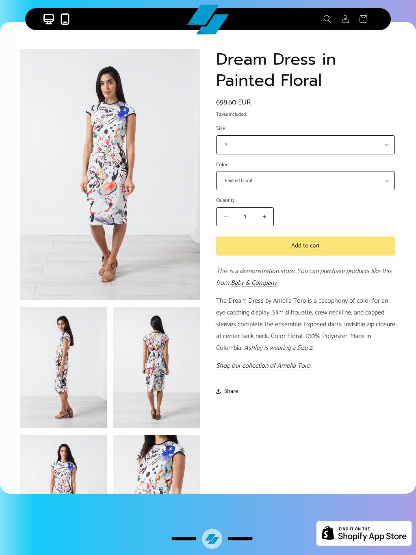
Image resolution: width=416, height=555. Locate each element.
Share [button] (231, 391)
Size (220, 129)
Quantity (225, 201)
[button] (327, 19)
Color (222, 165)
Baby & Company (254, 283)
